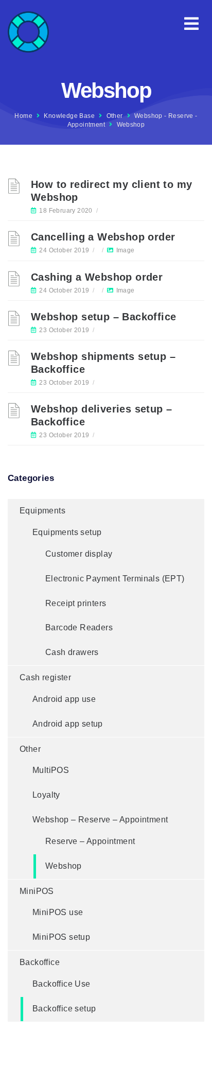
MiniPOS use (57, 912)
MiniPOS (37, 891)
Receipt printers (75, 603)
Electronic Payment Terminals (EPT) (115, 578)
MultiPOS (50, 770)
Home (23, 115)
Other (115, 115)
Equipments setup (66, 532)
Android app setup (67, 723)
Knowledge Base (69, 115)
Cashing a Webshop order (97, 277)
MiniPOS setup (61, 937)
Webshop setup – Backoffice (103, 316)
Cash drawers (72, 652)
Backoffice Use (61, 983)
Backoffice (40, 962)
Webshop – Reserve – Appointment (100, 819)
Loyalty (46, 794)
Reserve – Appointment (90, 841)
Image (125, 250)
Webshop (63, 866)
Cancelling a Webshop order (103, 237)
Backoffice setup (64, 1008)
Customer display (78, 553)
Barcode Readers (79, 627)
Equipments (42, 510)
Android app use (64, 699)
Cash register (45, 677)
